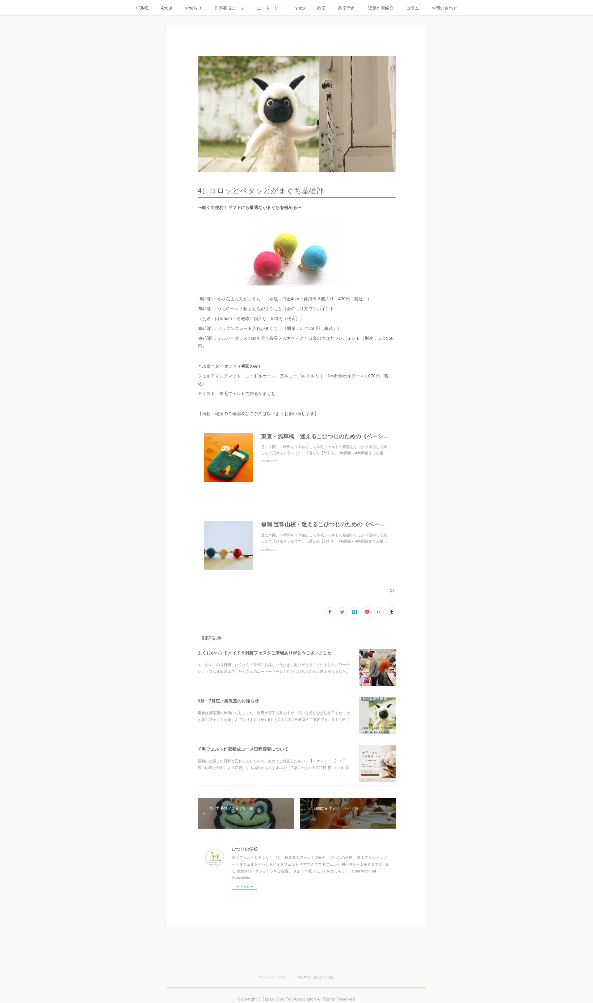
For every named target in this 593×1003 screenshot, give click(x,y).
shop (300, 8)
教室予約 (346, 8)
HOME (142, 8)
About (166, 8)
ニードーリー (270, 8)
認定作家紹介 (381, 8)
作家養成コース (229, 8)
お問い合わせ (444, 8)
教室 (321, 8)
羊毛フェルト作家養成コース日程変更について (243, 749)
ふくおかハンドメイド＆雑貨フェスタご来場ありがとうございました (265, 652)
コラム (412, 8)
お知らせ (193, 8)
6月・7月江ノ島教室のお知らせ (228, 700)
